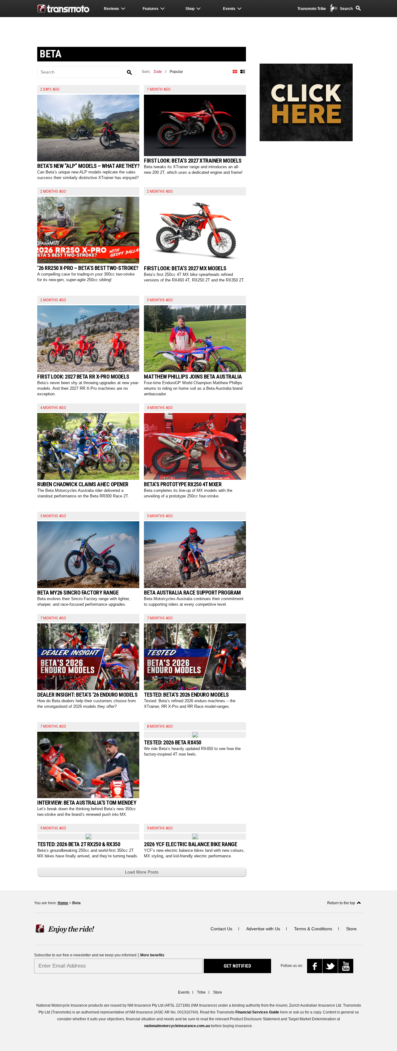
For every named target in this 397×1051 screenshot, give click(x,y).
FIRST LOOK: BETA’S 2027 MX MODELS (185, 268)
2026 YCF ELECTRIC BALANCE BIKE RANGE (190, 844)
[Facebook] (316, 967)
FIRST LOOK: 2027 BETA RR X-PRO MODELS (83, 376)
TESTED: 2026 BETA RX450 (172, 742)
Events (229, 9)
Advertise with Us (263, 928)
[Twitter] (330, 967)
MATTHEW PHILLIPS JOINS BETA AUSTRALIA (193, 376)
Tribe (201, 992)
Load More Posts (141, 871)
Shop (189, 9)
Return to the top (341, 903)
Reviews (111, 9)
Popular (176, 72)
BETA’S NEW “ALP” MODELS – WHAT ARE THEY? (88, 166)
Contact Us (221, 928)
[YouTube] (346, 966)
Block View (234, 71)
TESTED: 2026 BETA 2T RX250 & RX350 (78, 844)
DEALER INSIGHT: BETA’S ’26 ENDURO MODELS (87, 694)
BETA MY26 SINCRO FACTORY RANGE (77, 592)
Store (351, 928)
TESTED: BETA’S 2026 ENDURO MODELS (186, 694)
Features (150, 9)
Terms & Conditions (313, 928)
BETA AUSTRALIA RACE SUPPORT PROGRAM (192, 592)
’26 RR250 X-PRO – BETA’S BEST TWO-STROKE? (87, 268)
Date (158, 72)
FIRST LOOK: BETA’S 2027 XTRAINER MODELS (193, 160)
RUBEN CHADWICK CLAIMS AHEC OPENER (82, 484)
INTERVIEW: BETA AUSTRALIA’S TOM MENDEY (86, 802)
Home (63, 903)
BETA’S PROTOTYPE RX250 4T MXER (182, 484)
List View (242, 71)
